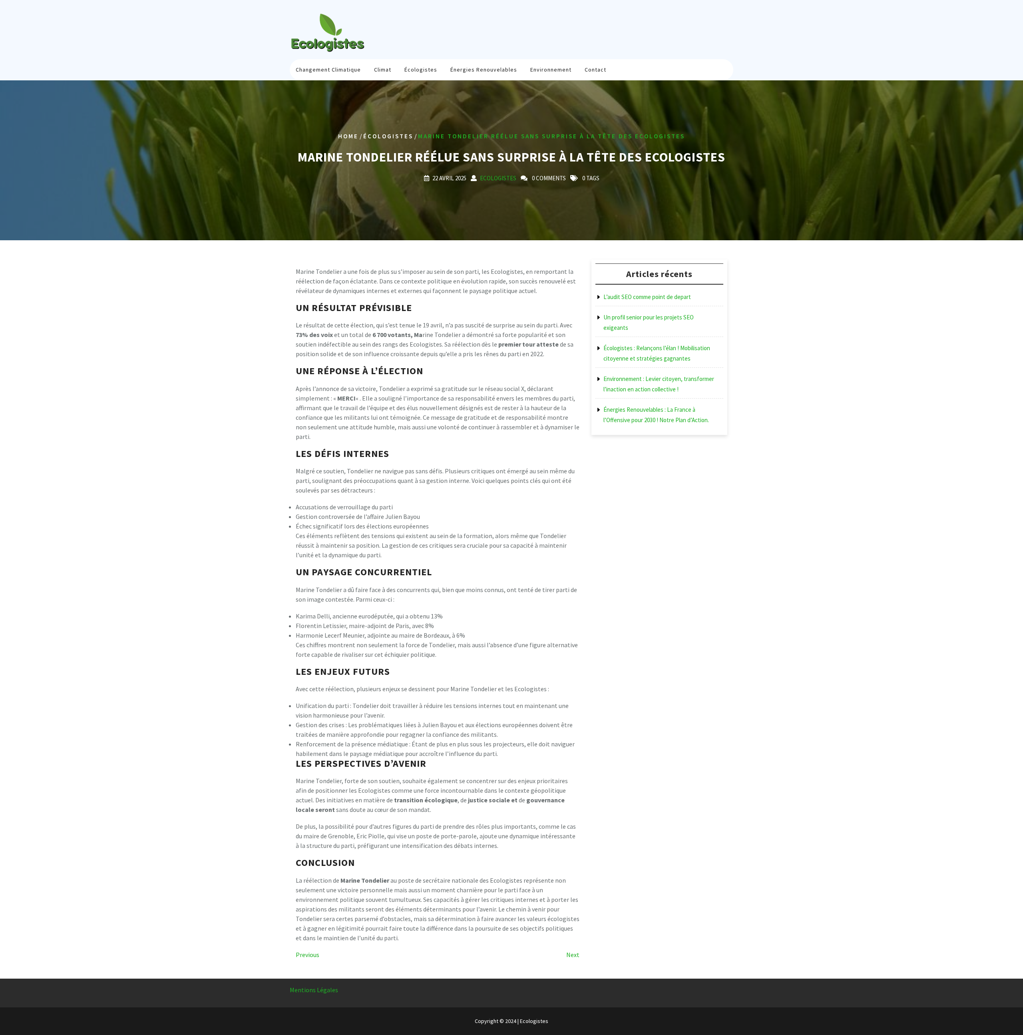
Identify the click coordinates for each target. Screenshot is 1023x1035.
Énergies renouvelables (483, 69)
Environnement (550, 69)
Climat (382, 69)
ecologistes (498, 178)
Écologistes (420, 69)
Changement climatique (328, 69)
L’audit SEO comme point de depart (647, 297)
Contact (595, 69)
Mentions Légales (314, 990)
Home (348, 136)
